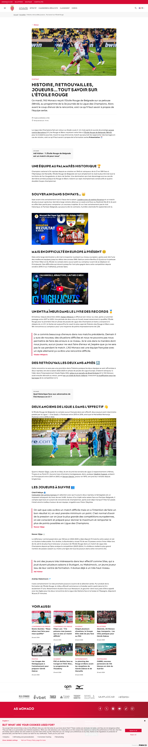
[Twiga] (53, 697)
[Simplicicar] (106, 697)
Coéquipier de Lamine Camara (44, 495)
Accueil (16, 14)
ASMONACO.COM (7, 2)
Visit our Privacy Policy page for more (33, 740)
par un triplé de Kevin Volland (75, 375)
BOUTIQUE (28, 2)
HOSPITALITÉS (38, 2)
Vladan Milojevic (67, 317)
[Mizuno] (79, 687)
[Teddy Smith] (77, 697)
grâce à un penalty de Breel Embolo (84, 373)
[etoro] (124, 697)
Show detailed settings (10, 740)
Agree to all (133, 730)
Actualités (22, 14)
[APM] (67, 687)
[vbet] (39, 697)
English (5, 721)
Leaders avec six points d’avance (90, 200)
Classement (65, 8)
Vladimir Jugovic (100, 474)
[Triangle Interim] (65, 697)
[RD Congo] (24, 697)
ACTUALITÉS (23, 8)
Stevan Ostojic (68, 477)
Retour (36, 25)
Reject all (133, 734)
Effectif (33, 8)
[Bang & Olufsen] (89, 697)
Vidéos (74, 8)
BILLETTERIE (19, 2)
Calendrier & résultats (48, 8)
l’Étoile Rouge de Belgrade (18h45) (98, 132)
